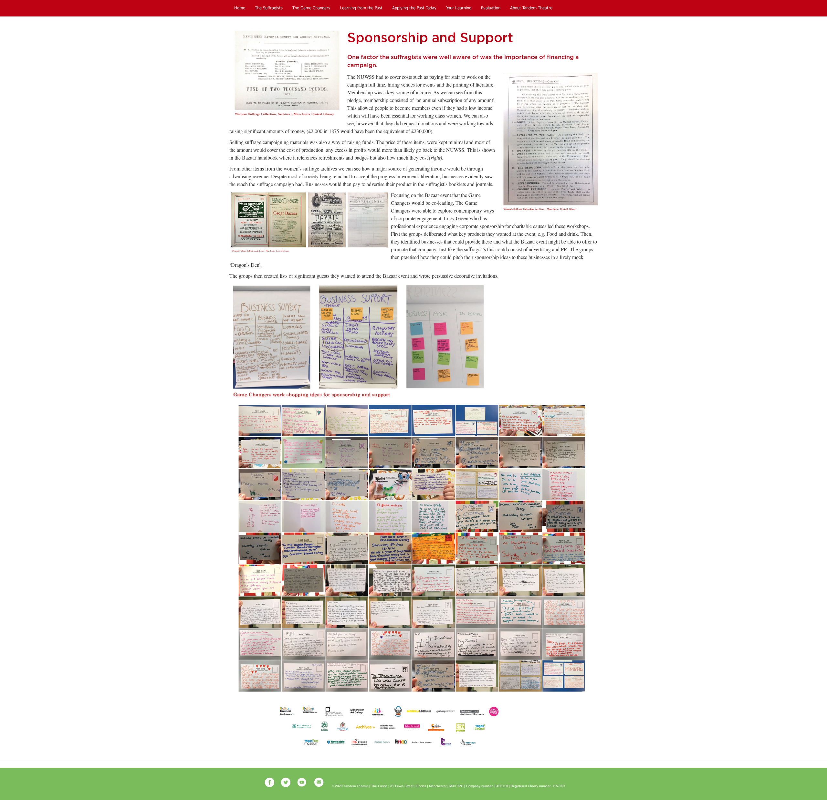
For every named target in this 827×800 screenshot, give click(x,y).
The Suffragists (269, 7)
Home (239, 7)
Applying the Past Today (414, 7)
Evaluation (490, 7)
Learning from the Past (361, 7)
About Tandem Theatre (531, 7)
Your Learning (458, 7)
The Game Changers (311, 7)
